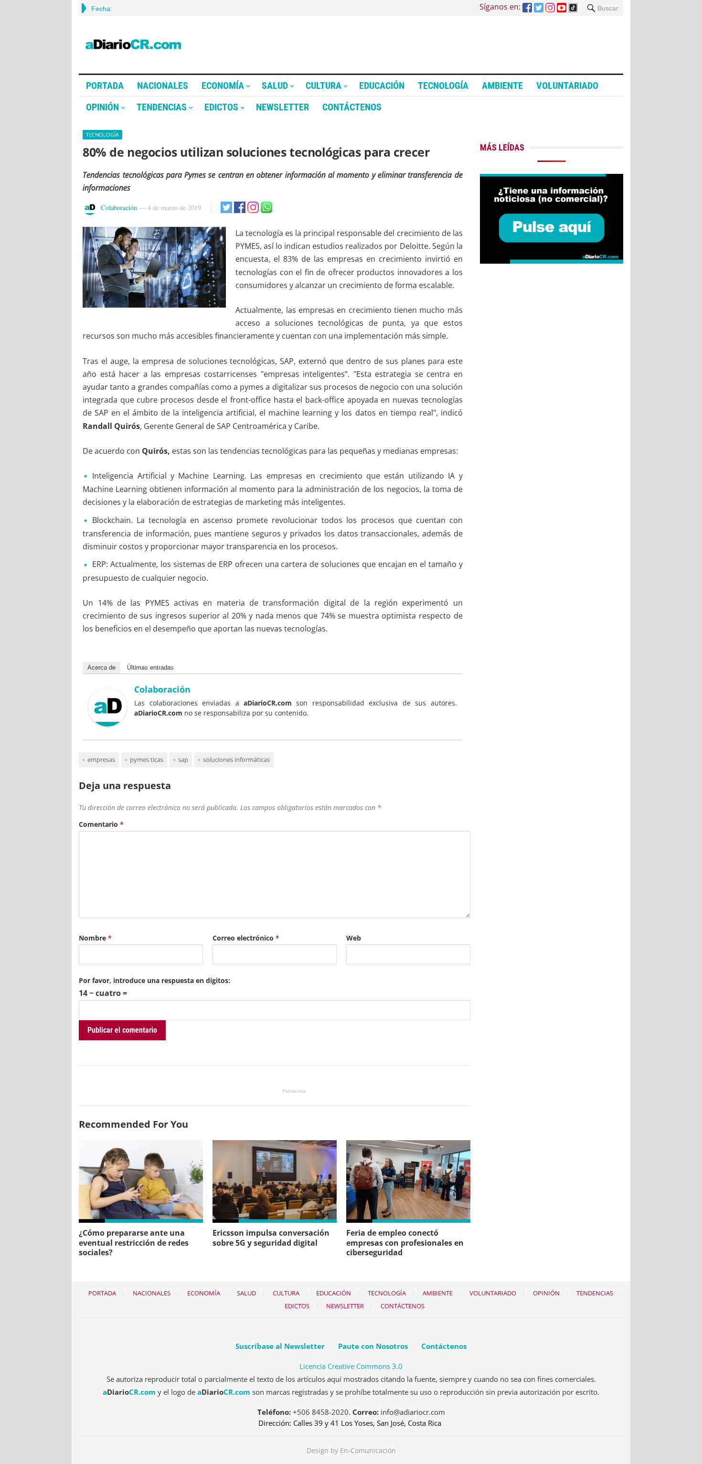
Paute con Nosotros (373, 1346)
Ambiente (502, 85)
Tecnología (443, 85)
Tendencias (162, 107)
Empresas (101, 759)
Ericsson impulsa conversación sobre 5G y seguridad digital (271, 1238)
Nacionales (162, 85)
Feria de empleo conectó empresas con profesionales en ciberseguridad (405, 1243)
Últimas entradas (150, 667)
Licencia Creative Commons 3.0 (351, 1366)
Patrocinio (294, 1091)
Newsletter (282, 107)
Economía (223, 85)
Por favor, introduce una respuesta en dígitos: (154, 980)
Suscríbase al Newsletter (280, 1346)
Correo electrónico (246, 937)
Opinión (102, 107)
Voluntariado (567, 85)
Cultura (323, 85)
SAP (183, 759)
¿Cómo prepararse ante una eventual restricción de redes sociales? (134, 1243)
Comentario (101, 824)
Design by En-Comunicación (351, 1450)
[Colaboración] (107, 723)
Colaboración (119, 207)
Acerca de (101, 667)
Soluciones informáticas (236, 759)
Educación (381, 85)
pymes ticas (146, 759)
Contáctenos (352, 107)
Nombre (95, 937)
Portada (105, 85)
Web (353, 937)
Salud (275, 85)
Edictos (221, 107)
